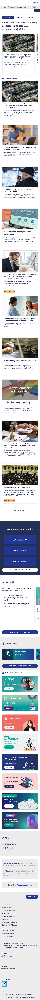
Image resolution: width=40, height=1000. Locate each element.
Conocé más (9, 727)
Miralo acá (9, 688)
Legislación (19, 539)
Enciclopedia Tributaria (9, 925)
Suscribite (9, 708)
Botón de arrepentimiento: (12, 863)
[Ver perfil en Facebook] (3, 959)
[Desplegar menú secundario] (29, 3)
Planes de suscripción (9, 910)
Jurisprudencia (20, 561)
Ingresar (35, 3)
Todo (8, 17)
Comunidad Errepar (8, 931)
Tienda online (6, 908)
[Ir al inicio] (9, 897)
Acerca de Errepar (8, 934)
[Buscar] (7, 3)
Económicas (20, 17)
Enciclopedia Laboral (9, 928)
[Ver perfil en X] (7, 959)
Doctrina (20, 550)
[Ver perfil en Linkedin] (11, 959)
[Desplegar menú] (3, 3)
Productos (5, 913)
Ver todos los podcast (20, 666)
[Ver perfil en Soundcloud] (23, 959)
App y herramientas (8, 916)
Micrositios (5, 919)
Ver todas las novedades (20, 570)
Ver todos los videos (20, 632)
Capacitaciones (7, 905)
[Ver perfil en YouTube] (15, 959)
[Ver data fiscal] (20, 984)
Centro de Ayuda (7, 936)
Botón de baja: (8, 871)
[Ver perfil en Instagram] (19, 959)
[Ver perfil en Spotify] (27, 959)
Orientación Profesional (9, 922)
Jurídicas (32, 17)
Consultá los (20, 885)
